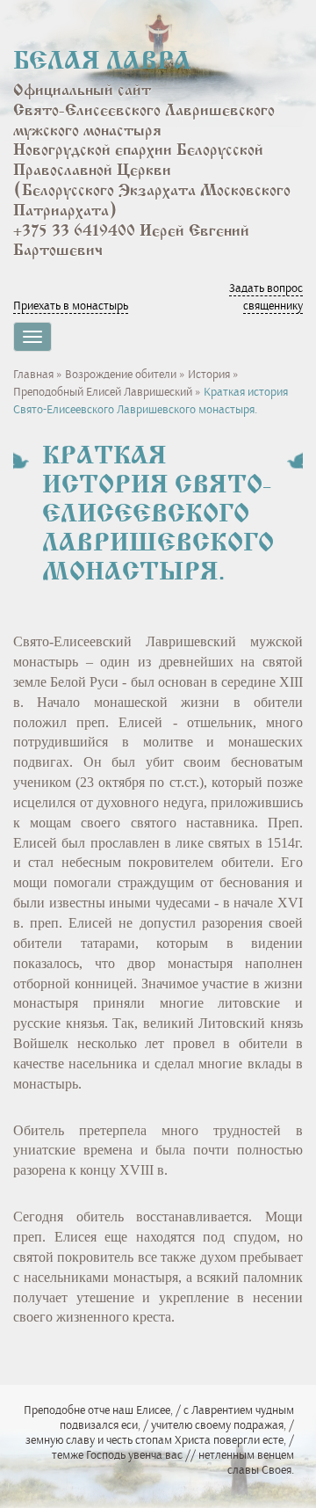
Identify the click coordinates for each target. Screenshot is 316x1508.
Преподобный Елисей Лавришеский (102, 391)
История (209, 374)
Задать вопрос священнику (266, 296)
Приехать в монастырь (70, 305)
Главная (33, 374)
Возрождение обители (120, 374)
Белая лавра (102, 62)
